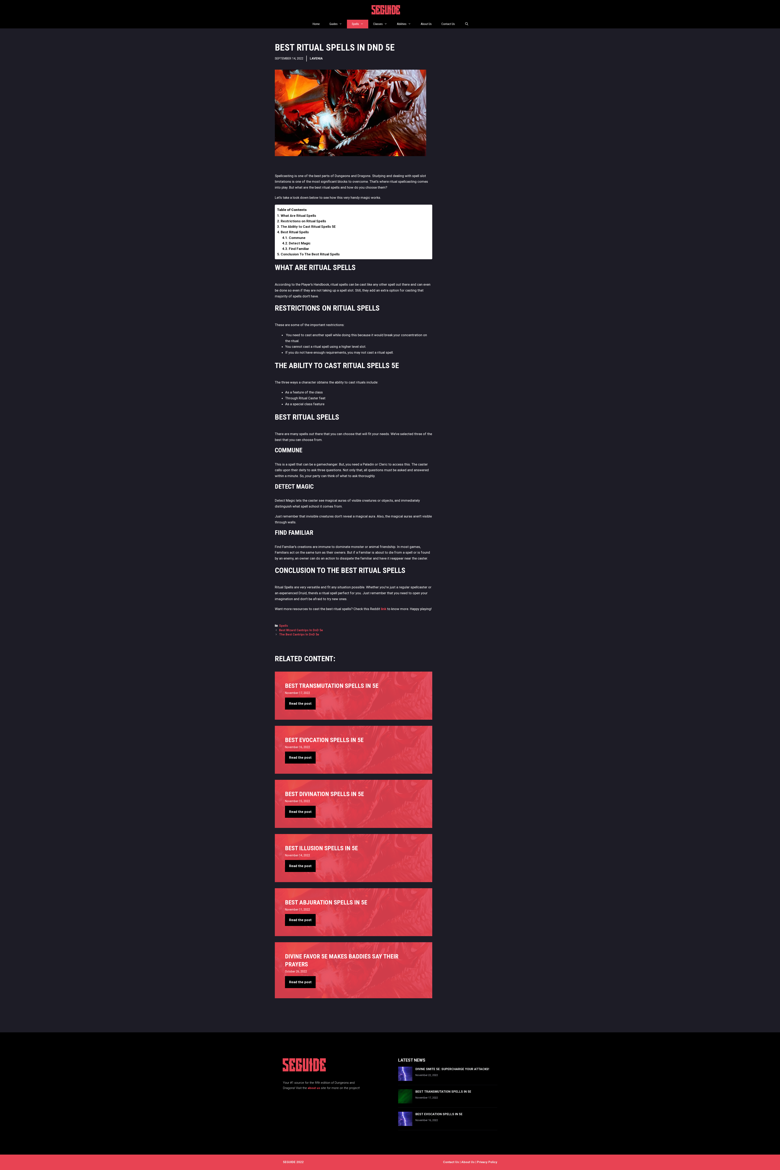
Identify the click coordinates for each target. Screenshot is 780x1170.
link (384, 609)
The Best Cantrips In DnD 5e (299, 634)
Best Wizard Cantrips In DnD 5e (301, 630)
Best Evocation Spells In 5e (324, 739)
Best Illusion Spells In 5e (321, 848)
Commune (297, 238)
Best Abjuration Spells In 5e (326, 902)
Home (316, 24)
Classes (378, 24)
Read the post (300, 703)
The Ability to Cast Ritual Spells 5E (308, 227)
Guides (333, 24)
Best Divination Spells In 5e (324, 793)
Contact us (451, 1162)
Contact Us (448, 24)
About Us (426, 24)
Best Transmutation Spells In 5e (331, 685)
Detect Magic (300, 243)
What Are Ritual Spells (298, 216)
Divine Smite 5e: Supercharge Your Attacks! (452, 1069)
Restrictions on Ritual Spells (303, 221)
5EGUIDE (386, 11)
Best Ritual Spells (295, 232)
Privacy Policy (487, 1162)
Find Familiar (299, 249)
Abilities (401, 24)
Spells (355, 24)
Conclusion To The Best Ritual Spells (310, 254)
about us (314, 1088)
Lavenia (316, 58)
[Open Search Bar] (466, 24)
